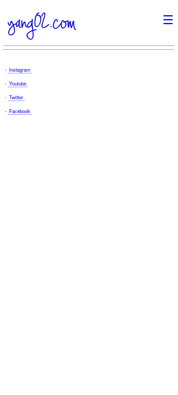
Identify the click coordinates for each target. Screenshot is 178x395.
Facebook (19, 110)
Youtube (17, 83)
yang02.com (42, 22)
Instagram (20, 69)
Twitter (16, 97)
